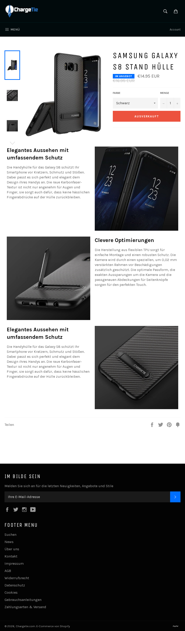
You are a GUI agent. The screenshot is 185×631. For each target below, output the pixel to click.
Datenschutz (15, 585)
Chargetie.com (25, 626)
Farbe (116, 93)
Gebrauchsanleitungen (23, 600)
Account (175, 29)
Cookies (11, 592)
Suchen (10, 534)
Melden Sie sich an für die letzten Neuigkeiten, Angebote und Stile (59, 486)
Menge (164, 93)
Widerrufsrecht (17, 578)
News (9, 542)
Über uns (12, 549)
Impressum (14, 563)
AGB (8, 571)
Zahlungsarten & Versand (25, 607)
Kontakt (11, 556)
